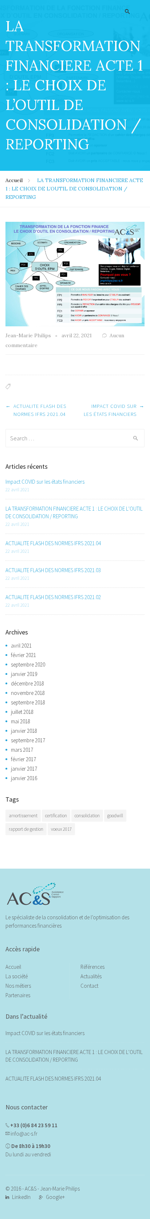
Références (92, 966)
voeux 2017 (61, 829)
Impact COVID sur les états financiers (44, 481)
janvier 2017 (24, 768)
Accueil (14, 180)
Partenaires (17, 995)
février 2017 (23, 759)
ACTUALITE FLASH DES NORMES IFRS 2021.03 (53, 570)
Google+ (55, 1197)
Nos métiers (18, 985)
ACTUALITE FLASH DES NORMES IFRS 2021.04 (53, 543)
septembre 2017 (28, 740)
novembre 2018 (28, 692)
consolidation (87, 816)
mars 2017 (22, 749)
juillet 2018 (22, 711)
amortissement (23, 816)
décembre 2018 (27, 683)
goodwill (115, 816)
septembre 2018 (28, 702)
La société (16, 976)
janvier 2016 (24, 778)
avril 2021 (21, 645)
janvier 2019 (24, 674)
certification (56, 816)
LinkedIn (21, 1197)
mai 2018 (20, 721)
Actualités (91, 976)
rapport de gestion (26, 829)
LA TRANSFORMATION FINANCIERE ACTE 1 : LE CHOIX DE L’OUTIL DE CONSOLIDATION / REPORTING (74, 512)
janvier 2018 (24, 730)
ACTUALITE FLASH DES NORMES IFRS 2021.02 (53, 597)
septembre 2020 (28, 664)
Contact (89, 985)
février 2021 (23, 655)
